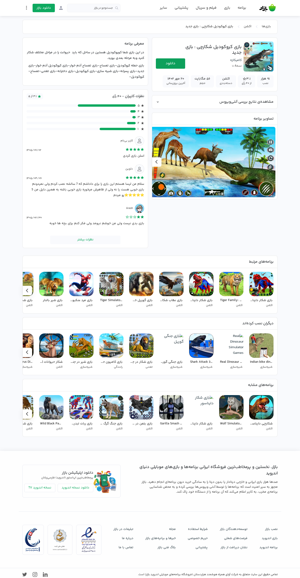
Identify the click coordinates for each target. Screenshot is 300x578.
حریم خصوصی (198, 538)
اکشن (247, 26)
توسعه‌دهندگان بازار (234, 529)
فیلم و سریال (206, 8)
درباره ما (127, 538)
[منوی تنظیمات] (26, 8)
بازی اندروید (270, 538)
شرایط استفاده (198, 529)
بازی (227, 8)
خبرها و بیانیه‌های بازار (160, 538)
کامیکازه (236, 60)
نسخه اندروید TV (39, 487)
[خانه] (267, 8)
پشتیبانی (181, 8)
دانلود (170, 63)
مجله (172, 529)
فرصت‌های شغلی (236, 538)
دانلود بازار (44, 8)
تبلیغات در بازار (123, 529)
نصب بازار (271, 529)
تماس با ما (126, 547)
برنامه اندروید (268, 547)
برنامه (242, 8)
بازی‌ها (266, 26)
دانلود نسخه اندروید (75, 487)
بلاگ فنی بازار (167, 547)
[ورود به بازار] (61, 8)
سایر (163, 8)
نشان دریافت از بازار (234, 547)
